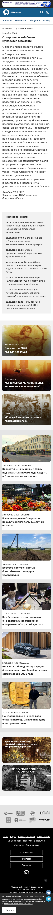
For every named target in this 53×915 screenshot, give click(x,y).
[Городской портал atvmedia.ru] (20, 820)
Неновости (20, 20)
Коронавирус (32, 845)
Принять (9, 910)
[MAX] (26, 880)
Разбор (46, 20)
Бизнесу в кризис (26, 836)
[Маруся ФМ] (45, 820)
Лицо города (14, 840)
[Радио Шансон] (45, 813)
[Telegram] (13, 880)
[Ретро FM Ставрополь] (32, 813)
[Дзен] (46, 880)
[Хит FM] (32, 820)
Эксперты (19, 845)
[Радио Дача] (8, 820)
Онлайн (48, 12)
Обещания (34, 20)
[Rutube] (39, 880)
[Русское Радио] (20, 813)
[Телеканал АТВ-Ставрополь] (8, 813)
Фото (5, 836)
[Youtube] (33, 880)
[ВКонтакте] (7, 880)
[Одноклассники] (20, 880)
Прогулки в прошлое (34, 840)
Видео (13, 836)
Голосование (43, 836)
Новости (7, 20)
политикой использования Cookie (18, 904)
